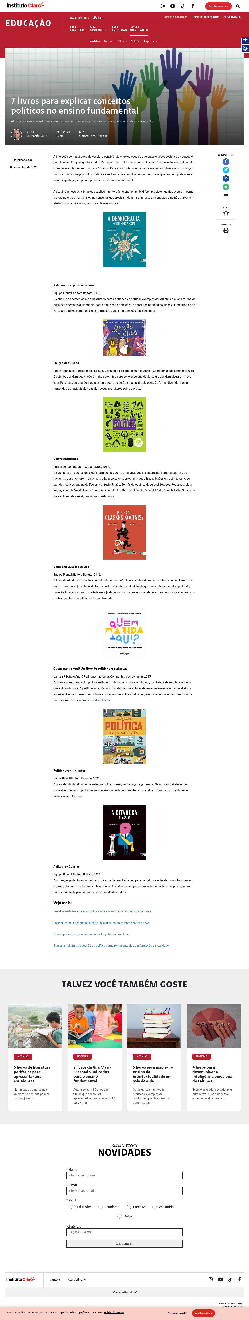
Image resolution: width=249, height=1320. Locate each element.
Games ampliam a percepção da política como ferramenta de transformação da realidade (111, 945)
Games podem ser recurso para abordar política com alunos (91, 934)
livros (93, 136)
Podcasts (109, 41)
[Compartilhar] (226, 161)
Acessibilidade (81, 17)
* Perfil (71, 1200)
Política (102, 136)
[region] (124, 1313)
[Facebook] (193, 6)
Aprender (98, 29)
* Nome (71, 1170)
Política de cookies (114, 1312)
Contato (55, 1279)
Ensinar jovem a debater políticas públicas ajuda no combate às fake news (101, 923)
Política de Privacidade (231, 1304)
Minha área (216, 6)
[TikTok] (182, 6)
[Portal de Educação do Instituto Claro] (20, 1280)
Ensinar (77, 29)
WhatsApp (73, 1226)
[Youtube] (172, 6)
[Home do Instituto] (25, 6)
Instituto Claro (205, 17)
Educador (84, 1207)
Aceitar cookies (203, 1313)
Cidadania (232, 17)
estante (83, 136)
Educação (28, 24)
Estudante (112, 1207)
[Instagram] (162, 6)
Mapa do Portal (122, 1292)
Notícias (94, 41)
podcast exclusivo (98, 700)
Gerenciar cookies (177, 1313)
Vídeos (122, 41)
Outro (128, 1216)
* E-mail (71, 1185)
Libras (99, 17)
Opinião (135, 41)
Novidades (139, 29)
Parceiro (139, 1207)
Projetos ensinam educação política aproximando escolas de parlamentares (102, 911)
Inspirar (119, 29)
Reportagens (152, 41)
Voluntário (166, 1207)
